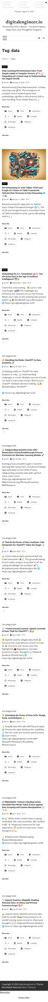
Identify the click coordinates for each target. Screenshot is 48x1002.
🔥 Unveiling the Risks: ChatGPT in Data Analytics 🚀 (21, 361)
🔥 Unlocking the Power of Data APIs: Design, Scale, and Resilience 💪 (24, 716)
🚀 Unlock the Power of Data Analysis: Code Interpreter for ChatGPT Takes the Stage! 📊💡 (23, 545)
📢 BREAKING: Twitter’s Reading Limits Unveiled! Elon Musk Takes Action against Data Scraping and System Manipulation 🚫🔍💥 (23, 805)
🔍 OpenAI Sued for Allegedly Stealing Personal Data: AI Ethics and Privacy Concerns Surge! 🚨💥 (20, 903)
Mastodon (5, 992)
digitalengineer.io (24, 21)
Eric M (6, 82)
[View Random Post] (38, 38)
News (5, 67)
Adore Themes (28, 987)
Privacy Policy (24, 998)
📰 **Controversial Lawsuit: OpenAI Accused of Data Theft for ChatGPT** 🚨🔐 (23, 630)
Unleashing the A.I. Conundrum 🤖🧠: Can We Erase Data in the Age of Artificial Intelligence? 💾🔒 (22, 276)
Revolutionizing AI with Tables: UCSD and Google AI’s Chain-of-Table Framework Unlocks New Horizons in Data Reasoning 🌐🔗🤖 (23, 191)
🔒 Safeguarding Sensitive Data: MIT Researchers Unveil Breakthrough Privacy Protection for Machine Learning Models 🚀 (23, 452)
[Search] (43, 38)
